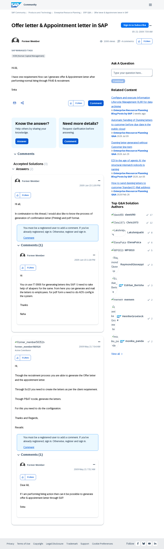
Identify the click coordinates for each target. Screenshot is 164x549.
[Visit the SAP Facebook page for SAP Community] (138, 543)
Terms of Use (23, 543)
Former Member (31, 41)
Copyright (38, 543)
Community (30, 4)
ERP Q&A (87, 13)
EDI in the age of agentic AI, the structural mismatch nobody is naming (128, 165)
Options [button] (150, 25)
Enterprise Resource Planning (67, 13)
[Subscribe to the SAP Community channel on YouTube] (149, 543)
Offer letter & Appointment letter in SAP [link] (111, 13)
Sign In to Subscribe (134, 25)
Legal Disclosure (54, 543)
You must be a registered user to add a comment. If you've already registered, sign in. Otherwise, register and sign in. (56, 230)
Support (85, 543)
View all (115, 354)
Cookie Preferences (102, 543)
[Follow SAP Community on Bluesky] (143, 543)
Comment (96, 103)
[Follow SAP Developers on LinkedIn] (155, 543)
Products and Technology (40, 13)
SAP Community (19, 13)
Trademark (72, 543)
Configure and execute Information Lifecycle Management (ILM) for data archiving (131, 102)
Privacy (10, 543)
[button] (139, 41)
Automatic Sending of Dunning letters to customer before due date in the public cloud (131, 124)
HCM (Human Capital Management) (28, 56)
